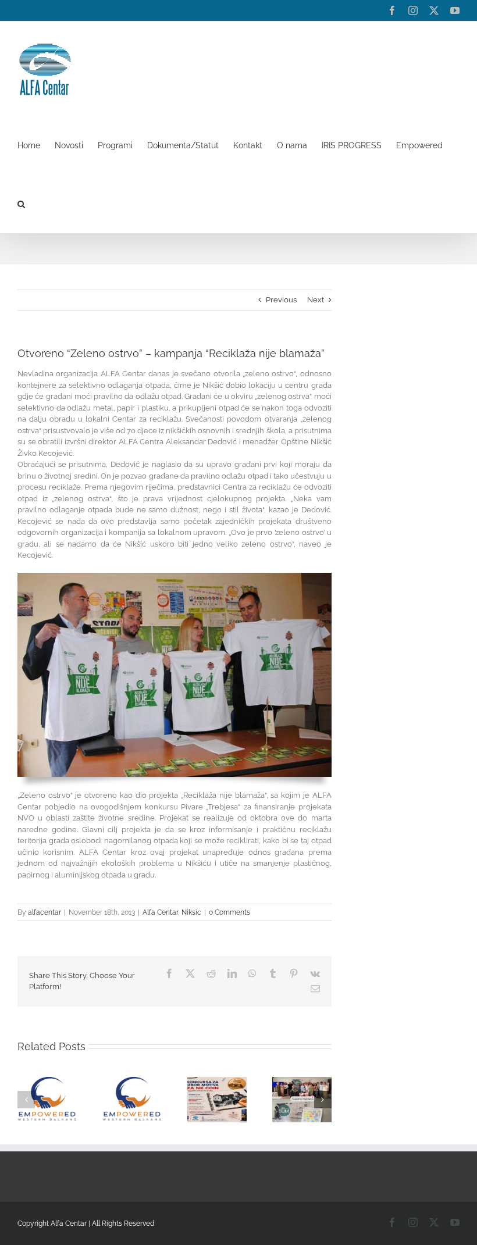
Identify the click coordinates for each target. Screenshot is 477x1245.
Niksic (191, 912)
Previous (281, 299)
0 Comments (229, 912)
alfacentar (44, 912)
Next (315, 299)
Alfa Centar (160, 912)
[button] (21, 203)
